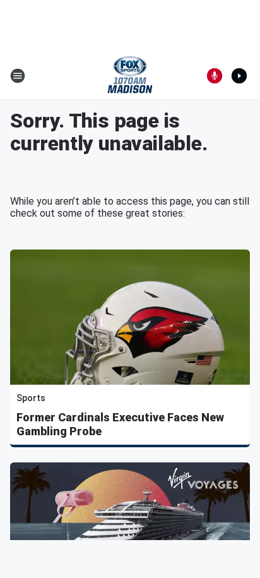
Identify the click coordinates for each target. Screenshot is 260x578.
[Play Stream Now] (239, 75)
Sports (30, 398)
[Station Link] (130, 76)
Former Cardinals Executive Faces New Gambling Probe (120, 424)
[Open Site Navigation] (17, 75)
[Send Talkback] (214, 75)
